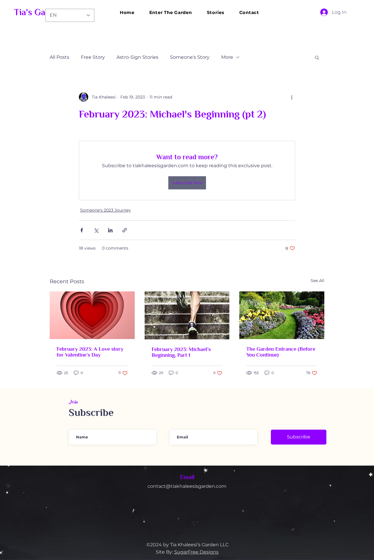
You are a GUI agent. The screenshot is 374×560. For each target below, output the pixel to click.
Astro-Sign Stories (137, 57)
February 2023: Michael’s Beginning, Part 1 (181, 352)
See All (317, 280)
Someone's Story (189, 57)
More (227, 57)
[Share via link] (124, 230)
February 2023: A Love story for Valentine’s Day (90, 352)
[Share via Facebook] (81, 230)
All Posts (59, 57)
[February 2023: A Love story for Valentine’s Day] (92, 315)
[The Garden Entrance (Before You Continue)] (281, 315)
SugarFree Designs (196, 552)
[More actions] (291, 97)
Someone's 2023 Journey (105, 210)
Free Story (93, 57)
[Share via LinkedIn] (110, 230)
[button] (317, 57)
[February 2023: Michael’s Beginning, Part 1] (187, 315)
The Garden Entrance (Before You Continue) (280, 352)
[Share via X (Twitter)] (96, 230)
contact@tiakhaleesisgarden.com (187, 486)
